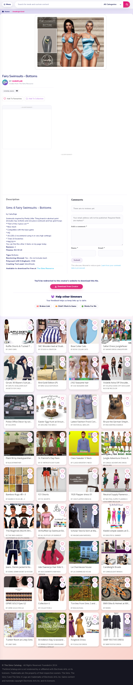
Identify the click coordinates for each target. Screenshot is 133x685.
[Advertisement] (27, 129)
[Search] (126, 4)
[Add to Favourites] (30, 323)
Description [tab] (12, 199)
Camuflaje (17, 81)
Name (74, 248)
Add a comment (79, 226)
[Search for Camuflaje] (5, 82)
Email (101, 248)
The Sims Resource (45, 268)
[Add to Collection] (30, 328)
